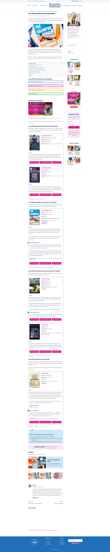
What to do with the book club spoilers (35, 72)
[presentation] (71, 65)
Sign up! (43, 1)
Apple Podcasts (58, 118)
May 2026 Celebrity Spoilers (52, 446)
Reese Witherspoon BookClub (43, 126)
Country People (45, 279)
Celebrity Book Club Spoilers (53, 11)
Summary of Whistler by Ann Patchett (70, 153)
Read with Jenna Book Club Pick (36, 85)
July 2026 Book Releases (51, 447)
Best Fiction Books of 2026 (55, 258)
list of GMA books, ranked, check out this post (41, 355)
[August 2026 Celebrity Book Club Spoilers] (45, 475)
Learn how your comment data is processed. (49, 530)
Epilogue (30, 75)
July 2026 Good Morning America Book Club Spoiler (37, 70)
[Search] (81, 540)
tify (53, 118)
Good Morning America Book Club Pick (37, 89)
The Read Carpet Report (32, 66)
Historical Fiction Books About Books (35, 502)
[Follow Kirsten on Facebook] (33, 498)
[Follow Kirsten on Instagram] (35, 498)
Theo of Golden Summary (70, 83)
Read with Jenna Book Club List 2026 (42, 258)
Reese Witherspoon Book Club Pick (37, 81)
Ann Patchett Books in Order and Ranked (77, 153)
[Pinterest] (77, 1)
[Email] (72, 1)
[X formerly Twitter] (79, 1)
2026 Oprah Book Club (51, 381)
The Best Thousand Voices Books (52, 418)
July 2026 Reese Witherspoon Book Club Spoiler (36, 67)
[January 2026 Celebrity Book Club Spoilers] (57, 475)
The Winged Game (46, 168)
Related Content (31, 73)
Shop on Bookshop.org (45, 162)
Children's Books (61, 541)
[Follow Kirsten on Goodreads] (37, 498)
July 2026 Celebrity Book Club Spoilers (35, 64)
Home (29, 11)
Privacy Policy (48, 541)
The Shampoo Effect (46, 210)
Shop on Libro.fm (56, 162)
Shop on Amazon (34, 162)
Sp (52, 118)
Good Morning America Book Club (45, 271)
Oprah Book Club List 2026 (41, 418)
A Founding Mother (46, 135)
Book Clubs (39, 11)
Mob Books (77, 163)
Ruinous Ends (44, 325)
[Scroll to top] (108, 548)
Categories (69, 51)
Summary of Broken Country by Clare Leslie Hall (77, 83)
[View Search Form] (81, 1)
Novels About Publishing (59, 502)
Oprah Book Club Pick (34, 93)
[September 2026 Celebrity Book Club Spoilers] (33, 475)
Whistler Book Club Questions (71, 164)
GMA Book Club (52, 287)
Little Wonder (45, 373)
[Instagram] (75, 1)
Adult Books (62, 540)
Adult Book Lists (33, 11)
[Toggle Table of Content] (61, 63)
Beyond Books (62, 544)
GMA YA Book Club (53, 332)
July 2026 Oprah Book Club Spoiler (34, 71)
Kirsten (32, 15)
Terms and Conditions (48, 544)
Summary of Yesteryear (77, 69)
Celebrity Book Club (44, 11)
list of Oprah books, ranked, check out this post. (41, 426)
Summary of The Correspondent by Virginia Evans (71, 70)
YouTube (49, 118)
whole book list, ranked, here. (39, 199)
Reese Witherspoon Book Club (54, 143)
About (48, 540)
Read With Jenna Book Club (43, 202)
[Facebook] (74, 1)
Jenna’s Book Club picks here (40, 267)
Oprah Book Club (39, 359)
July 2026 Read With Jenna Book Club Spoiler (36, 68)
